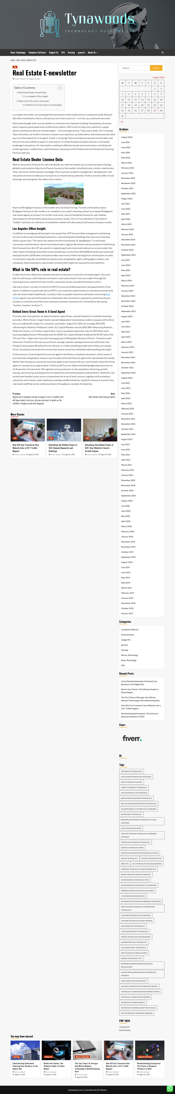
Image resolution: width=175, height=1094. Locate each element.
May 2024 (125, 270)
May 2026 (125, 152)
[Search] (162, 52)
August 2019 (127, 562)
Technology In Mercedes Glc (133, 1002)
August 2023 (127, 316)
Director (125, 864)
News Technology (18, 52)
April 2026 (125, 157)
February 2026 (127, 168)
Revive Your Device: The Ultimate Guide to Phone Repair (139, 691)
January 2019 (127, 598)
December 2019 (128, 542)
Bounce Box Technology (131, 814)
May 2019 (125, 577)
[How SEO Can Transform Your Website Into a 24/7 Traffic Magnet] (28, 430)
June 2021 (125, 449)
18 (129, 105)
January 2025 (127, 234)
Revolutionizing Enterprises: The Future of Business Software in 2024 (139, 715)
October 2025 (127, 188)
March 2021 (126, 465)
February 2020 (127, 531)
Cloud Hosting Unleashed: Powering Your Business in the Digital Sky (139, 682)
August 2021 (127, 439)
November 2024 (128, 245)
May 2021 (125, 454)
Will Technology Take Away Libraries (136, 1013)
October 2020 (127, 490)
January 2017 (127, 613)
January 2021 (127, 475)
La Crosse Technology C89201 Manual (137, 921)
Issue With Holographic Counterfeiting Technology (138, 908)
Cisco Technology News (131, 828)
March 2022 (126, 403)
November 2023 (128, 301)
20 (142, 105)
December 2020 (128, 480)
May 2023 (125, 332)
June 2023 (125, 326)
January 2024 (127, 291)
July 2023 (125, 321)
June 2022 (125, 388)
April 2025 (125, 219)
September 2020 (128, 495)
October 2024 (127, 250)
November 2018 (128, 603)
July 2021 (125, 444)
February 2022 (127, 408)
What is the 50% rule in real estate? (33, 101)
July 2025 (125, 204)
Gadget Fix (53, 52)
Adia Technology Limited (131, 782)
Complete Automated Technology (135, 842)
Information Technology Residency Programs (141, 901)
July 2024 (125, 260)
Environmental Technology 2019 (135, 880)
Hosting (71, 52)
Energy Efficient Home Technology (136, 874)
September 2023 (128, 311)
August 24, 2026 (106, 454)
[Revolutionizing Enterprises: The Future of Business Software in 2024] (149, 1050)
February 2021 (127, 470)
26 (135, 110)
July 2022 (125, 383)
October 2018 (127, 608)
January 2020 (127, 536)
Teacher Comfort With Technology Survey (139, 986)
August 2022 (127, 378)
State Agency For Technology (133, 981)
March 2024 (126, 280)
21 (148, 105)
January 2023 (127, 352)
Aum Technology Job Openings (134, 793)
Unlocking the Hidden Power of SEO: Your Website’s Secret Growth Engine (99, 448)
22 (155, 105)
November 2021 (128, 424)
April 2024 (125, 275)
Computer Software (37, 52)
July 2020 (125, 506)
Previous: (38, 398)
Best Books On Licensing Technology (136, 798)
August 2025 (127, 198)
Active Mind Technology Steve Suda (136, 777)
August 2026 (127, 137)
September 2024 (128, 255)
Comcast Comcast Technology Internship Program (139, 835)
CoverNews (89, 1090)
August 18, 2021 (34, 79)
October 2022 (127, 367)
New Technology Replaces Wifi (134, 953)
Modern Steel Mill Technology (134, 942)
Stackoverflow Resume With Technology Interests (138, 973)
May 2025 (125, 214)
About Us (92, 52)
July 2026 (125, 142)
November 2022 (128, 362)
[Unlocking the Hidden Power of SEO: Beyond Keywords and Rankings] (64, 430)
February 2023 (127, 347)
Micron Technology (129, 655)
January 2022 (127, 414)
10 (122, 99)
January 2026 (127, 173)
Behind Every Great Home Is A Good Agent (44, 105)
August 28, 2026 (33, 454)
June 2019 (125, 572)
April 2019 (125, 583)
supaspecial (124, 1027)
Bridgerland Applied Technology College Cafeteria (139, 821)
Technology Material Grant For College (138, 1008)
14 (148, 99)
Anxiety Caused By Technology (134, 787)
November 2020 (128, 485)
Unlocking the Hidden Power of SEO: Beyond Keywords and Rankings (63, 448)
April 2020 (125, 521)
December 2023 (128, 296)
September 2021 (128, 434)
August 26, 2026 (69, 454)
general (81, 52)
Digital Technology (129, 858)
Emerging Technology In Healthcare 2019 (138, 869)
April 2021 (125, 460)
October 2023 (127, 306)
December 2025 (128, 178)
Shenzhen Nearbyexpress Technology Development (137, 965)
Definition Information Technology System (139, 853)
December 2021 (128, 419)
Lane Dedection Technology (133, 926)
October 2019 (127, 552)
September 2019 (128, 557)
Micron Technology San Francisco (136, 937)
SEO (63, 52)
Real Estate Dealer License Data (32, 92)
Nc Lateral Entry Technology (133, 948)
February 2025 (127, 229)
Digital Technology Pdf (152, 858)
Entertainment (127, 634)
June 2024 (125, 265)
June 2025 (125, 209)
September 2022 (128, 373)
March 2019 (126, 588)
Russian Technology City (131, 958)
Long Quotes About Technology (134, 931)
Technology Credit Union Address (135, 997)
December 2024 (128, 239)
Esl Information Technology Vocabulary (139, 885)
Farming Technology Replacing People (137, 891)
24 (122, 110)
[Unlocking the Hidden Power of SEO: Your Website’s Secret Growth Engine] (100, 430)
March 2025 (126, 224)
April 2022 (125, 398)
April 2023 (125, 337)
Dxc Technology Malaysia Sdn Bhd (147, 864)
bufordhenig (124, 1030)
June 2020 (125, 511)
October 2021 (127, 429)
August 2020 (127, 501)
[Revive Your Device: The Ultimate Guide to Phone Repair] (56, 1050)
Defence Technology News (132, 848)
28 (148, 110)
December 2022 (128, 357)
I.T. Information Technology (133, 896)
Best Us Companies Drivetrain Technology (139, 804)
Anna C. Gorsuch (20, 79)
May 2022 (125, 393)
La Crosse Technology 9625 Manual (136, 915)
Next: (102, 395)
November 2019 (128, 547)
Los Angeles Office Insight (37, 96)
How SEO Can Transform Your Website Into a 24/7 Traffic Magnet (26, 448)
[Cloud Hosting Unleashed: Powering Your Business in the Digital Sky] (25, 1050)
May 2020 (125, 516)
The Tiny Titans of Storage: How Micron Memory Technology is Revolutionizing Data (140, 699)
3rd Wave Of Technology (131, 771)
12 (135, 99)
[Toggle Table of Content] (59, 88)
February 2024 (127, 285)
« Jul (121, 121)
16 (161, 99)
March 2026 (126, 163)
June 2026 (125, 147)
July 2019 (125, 567)
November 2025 (128, 183)
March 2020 (126, 526)
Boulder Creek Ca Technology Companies (138, 809)
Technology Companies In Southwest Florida (140, 992)
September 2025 (128, 193)
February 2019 (127, 593)
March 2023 (126, 342)
